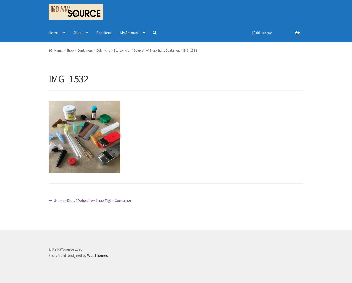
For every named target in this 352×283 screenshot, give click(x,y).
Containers (85, 50)
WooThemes (97, 255)
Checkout (104, 32)
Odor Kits (103, 50)
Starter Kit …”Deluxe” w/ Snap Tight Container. (147, 50)
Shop (77, 32)
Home (54, 32)
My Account (129, 32)
